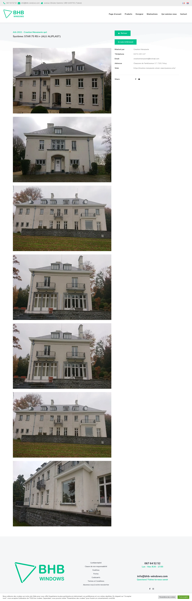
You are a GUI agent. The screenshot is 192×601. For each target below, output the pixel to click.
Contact (183, 14)
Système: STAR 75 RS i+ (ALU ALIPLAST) (37, 36)
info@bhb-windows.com (30, 3)
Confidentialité (96, 563)
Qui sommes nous (169, 14)
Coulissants (96, 577)
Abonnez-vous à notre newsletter (96, 585)
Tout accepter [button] (183, 597)
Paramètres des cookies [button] (167, 597)
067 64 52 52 (11, 3)
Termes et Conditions (96, 581)
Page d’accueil (115, 14)
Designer (139, 14)
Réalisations (152, 14)
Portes (96, 574)
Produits (128, 14)
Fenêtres (95, 570)
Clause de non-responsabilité (96, 566)
